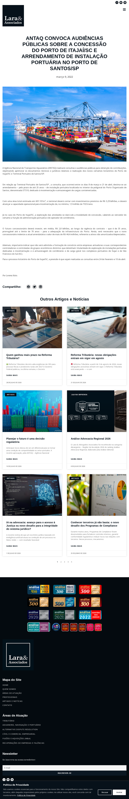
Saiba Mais (12, 375)
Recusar (105, 792)
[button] (124, 9)
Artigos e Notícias (13, 701)
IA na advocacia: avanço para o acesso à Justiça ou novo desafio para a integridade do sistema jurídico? (32, 525)
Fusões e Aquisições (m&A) (17, 738)
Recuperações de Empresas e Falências (23, 743)
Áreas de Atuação (12, 693)
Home (5, 685)
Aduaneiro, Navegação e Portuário (22, 725)
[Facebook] (120, 2)
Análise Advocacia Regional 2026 (90, 438)
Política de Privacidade (26, 795)
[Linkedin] (124, 2)
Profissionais (10, 697)
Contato (7, 705)
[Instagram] (116, 2)
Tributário (8, 721)
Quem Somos (9, 689)
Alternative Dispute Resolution (20, 729)
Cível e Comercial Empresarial (19, 734)
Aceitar (119, 792)
